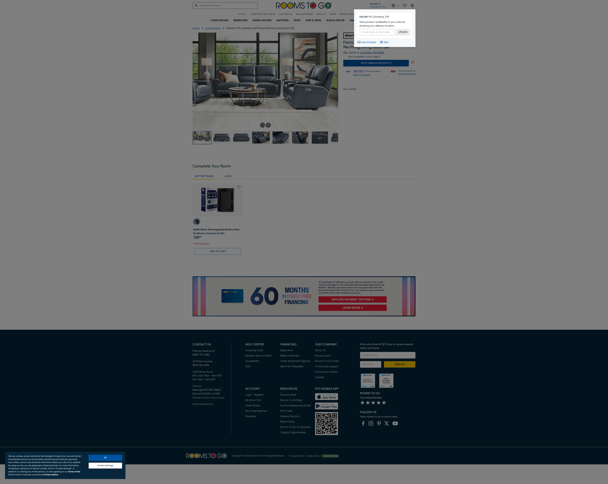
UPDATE (403, 32)
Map (386, 42)
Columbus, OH (380, 17)
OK (105, 458)
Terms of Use (74, 472)
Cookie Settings (105, 466)
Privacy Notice (51, 475)
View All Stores (368, 42)
